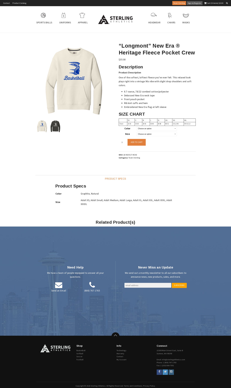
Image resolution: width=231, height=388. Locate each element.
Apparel (83, 22)
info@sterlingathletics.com (173, 359)
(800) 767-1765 (92, 290)
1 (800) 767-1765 (169, 362)
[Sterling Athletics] (115, 19)
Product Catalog (19, 3)
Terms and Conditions (133, 386)
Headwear (154, 22)
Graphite (85, 193)
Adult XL (137, 200)
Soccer (79, 356)
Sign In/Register (194, 3)
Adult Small (97, 200)
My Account (121, 359)
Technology (121, 350)
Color (127, 128)
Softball (79, 353)
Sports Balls (44, 22)
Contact (6, 3)
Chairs (171, 22)
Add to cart (137, 142)
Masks (186, 22)
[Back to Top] (115, 336)
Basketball (80, 350)
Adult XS (85, 200)
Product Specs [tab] (115, 178)
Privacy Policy (149, 386)
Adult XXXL (159, 200)
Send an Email (58, 290)
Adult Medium (111, 200)
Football (79, 359)
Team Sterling (179, 3)
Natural (95, 193)
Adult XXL (148, 200)
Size (127, 133)
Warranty (120, 353)
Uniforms (65, 22)
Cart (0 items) (215, 3)
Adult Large (126, 200)
